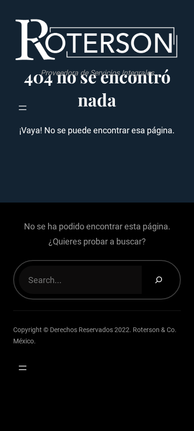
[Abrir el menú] (22, 107)
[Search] (158, 280)
